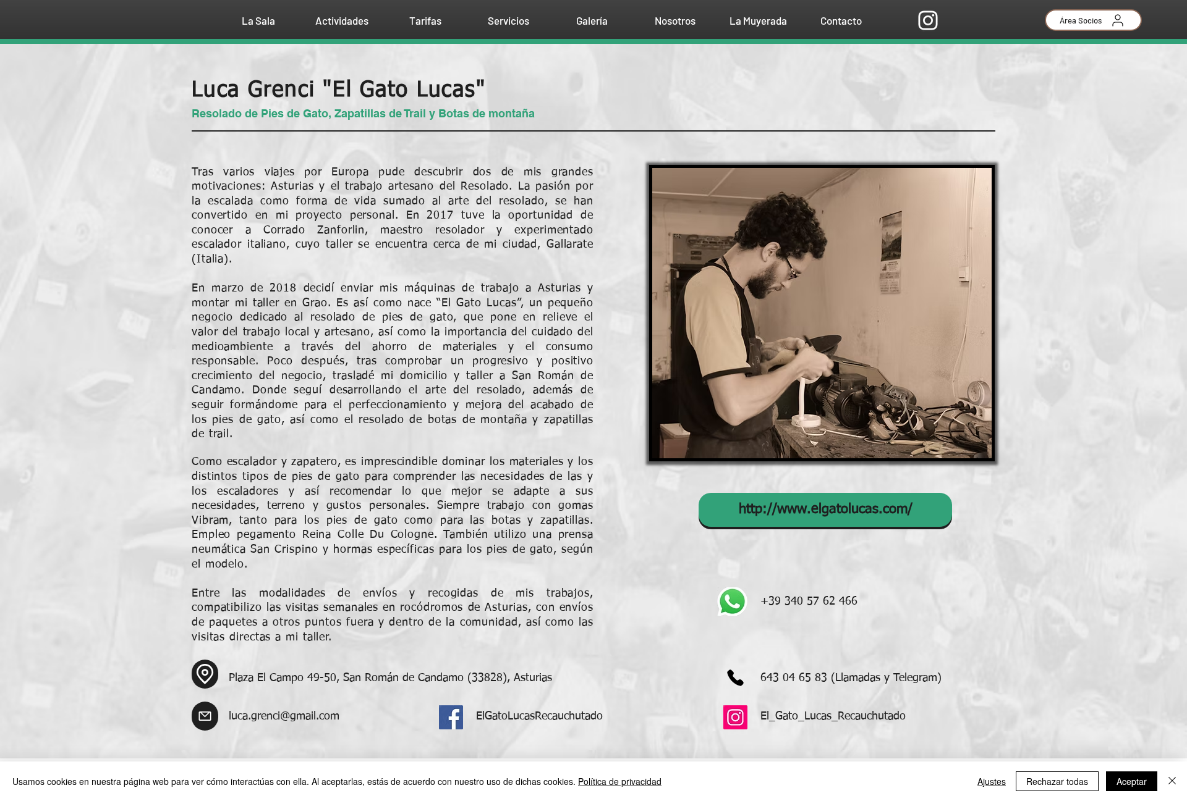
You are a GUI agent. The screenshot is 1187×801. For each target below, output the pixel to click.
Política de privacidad (620, 781)
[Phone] (735, 678)
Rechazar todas (1057, 781)
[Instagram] (735, 717)
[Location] (205, 674)
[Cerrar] (1172, 781)
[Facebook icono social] (451, 717)
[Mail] (205, 716)
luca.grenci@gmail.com (284, 716)
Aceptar (1132, 781)
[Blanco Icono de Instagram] (928, 20)
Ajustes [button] (991, 781)
